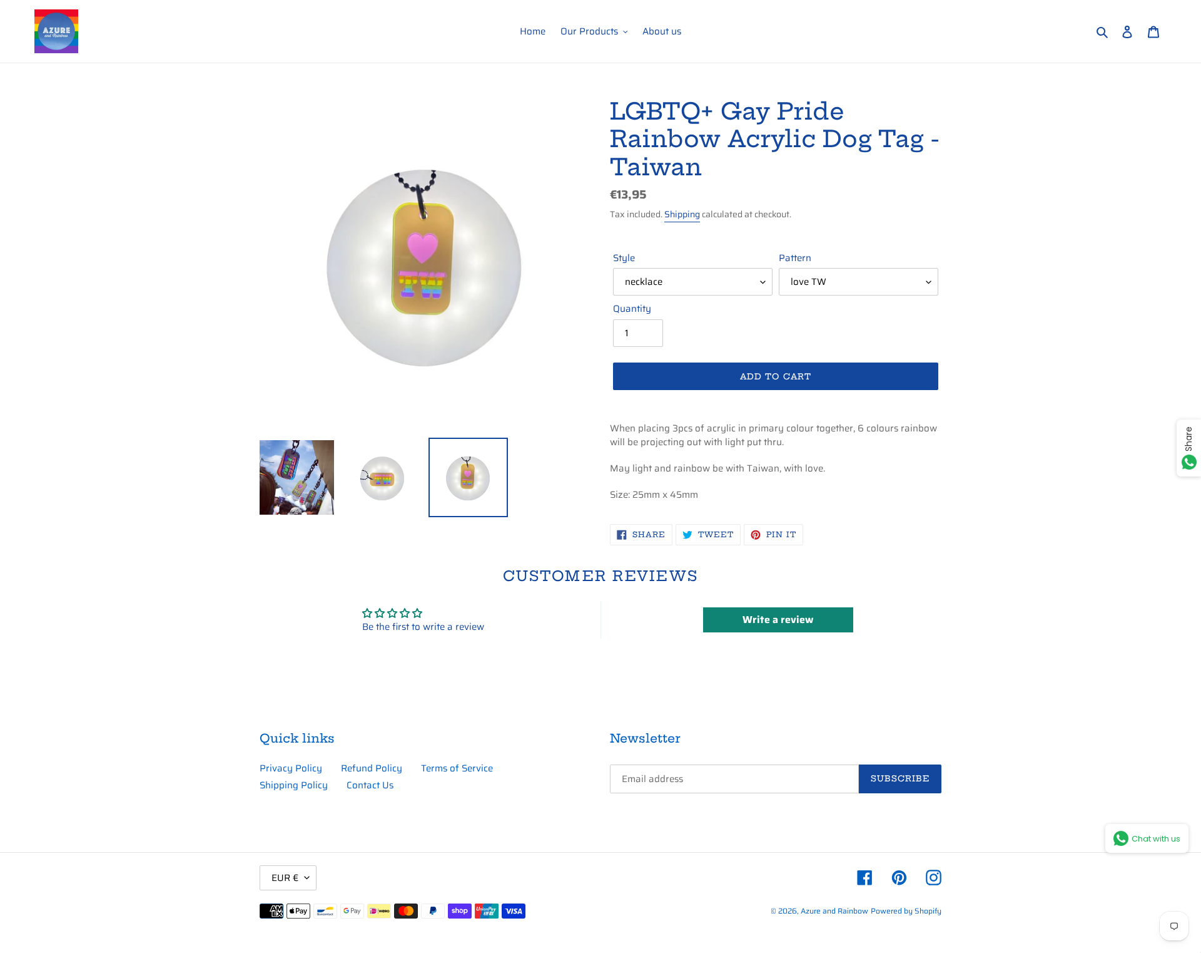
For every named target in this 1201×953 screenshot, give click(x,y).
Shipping (682, 214)
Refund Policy (371, 768)
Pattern (795, 258)
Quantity (632, 309)
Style (624, 258)
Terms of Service (457, 768)
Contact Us (370, 785)
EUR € (284, 877)
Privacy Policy (291, 768)
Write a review (777, 619)
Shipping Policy (294, 785)
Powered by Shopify (906, 911)
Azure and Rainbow (834, 911)
